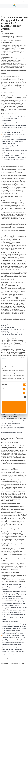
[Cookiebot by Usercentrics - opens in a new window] (20, 358)
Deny (14, 410)
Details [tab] (14, 361)
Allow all (14, 403)
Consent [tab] (5, 361)
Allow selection (14, 407)
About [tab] (22, 361)
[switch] (24, 389)
